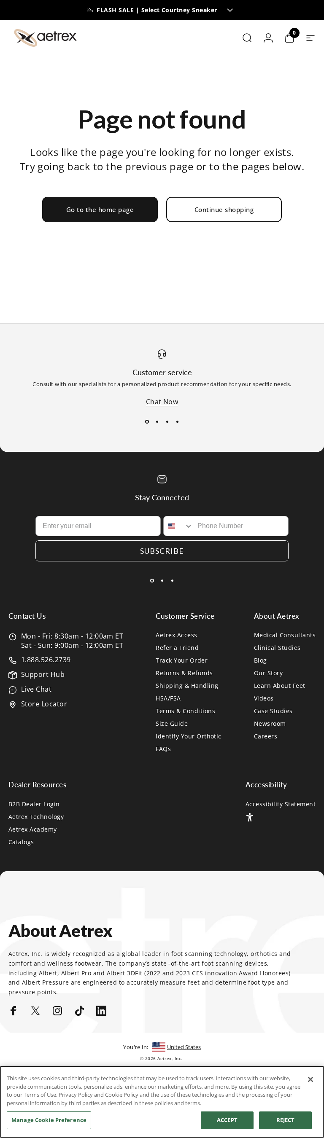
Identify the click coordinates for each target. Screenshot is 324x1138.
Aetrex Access (176, 635)
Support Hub (43, 674)
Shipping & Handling (187, 686)
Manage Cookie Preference (48, 1120)
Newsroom (270, 723)
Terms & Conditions (185, 711)
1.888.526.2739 (46, 659)
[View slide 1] (147, 421)
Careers (265, 736)
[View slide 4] (177, 421)
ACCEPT (227, 1120)
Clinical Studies (277, 648)
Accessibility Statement (281, 804)
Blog (260, 660)
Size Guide (172, 723)
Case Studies (273, 711)
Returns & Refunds (184, 673)
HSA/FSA (168, 698)
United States (184, 1047)
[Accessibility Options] (250, 817)
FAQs (163, 749)
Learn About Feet (279, 686)
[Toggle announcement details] (230, 10)
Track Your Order (182, 660)
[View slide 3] (167, 421)
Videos (264, 698)
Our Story (268, 673)
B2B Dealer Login (34, 804)
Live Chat (36, 689)
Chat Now (162, 401)
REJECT (285, 1120)
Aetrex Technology (36, 817)
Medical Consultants (285, 635)
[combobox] (178, 526)
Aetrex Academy (32, 829)
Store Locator (44, 704)
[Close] (310, 1079)
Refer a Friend (177, 648)
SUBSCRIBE (162, 551)
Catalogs (21, 842)
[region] (162, 1102)
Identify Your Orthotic (188, 736)
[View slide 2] (157, 421)
